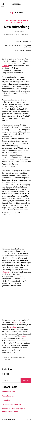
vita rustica (6, 272)
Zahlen (23, 336)
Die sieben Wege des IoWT (12, 404)
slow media (16, 4)
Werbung (7, 359)
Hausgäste (6, 400)
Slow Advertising (16, 27)
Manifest (5, 66)
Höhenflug (17, 322)
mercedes (13, 357)
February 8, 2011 (11, 34)
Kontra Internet (7, 396)
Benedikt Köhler (19, 31)
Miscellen (13, 20)
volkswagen (21, 357)
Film (6, 20)
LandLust (13, 327)
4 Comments (25, 34)
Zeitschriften (16, 22)
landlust (7, 357)
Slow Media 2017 (8, 392)
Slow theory (23, 20)
